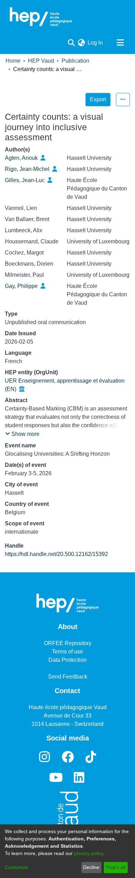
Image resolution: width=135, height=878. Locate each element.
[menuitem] (81, 43)
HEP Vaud (41, 61)
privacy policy (88, 853)
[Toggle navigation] (120, 42)
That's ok (116, 867)
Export (98, 99)
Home (13, 61)
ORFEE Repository (67, 643)
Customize (16, 867)
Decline (91, 867)
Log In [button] (96, 43)
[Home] (40, 17)
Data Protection (67, 660)
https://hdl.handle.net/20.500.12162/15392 (56, 554)
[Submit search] (71, 43)
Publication (75, 61)
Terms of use (67, 651)
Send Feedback (67, 677)
